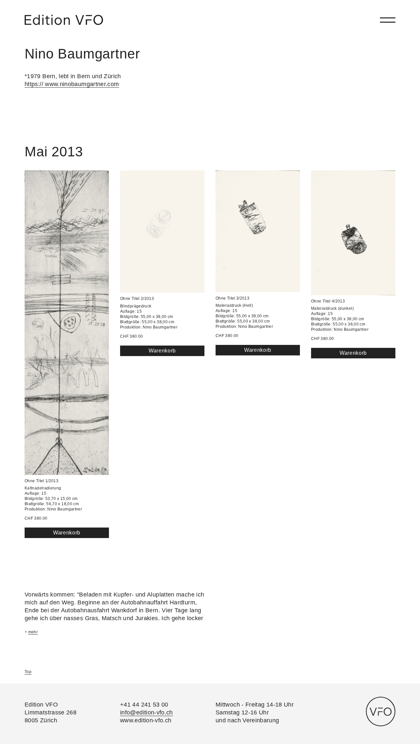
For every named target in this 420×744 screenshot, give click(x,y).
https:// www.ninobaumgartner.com (72, 84)
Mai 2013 (54, 151)
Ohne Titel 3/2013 (232, 298)
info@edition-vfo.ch (146, 712)
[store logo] (64, 20)
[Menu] (387, 20)
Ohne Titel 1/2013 (41, 481)
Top (28, 671)
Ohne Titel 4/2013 (328, 301)
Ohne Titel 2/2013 (137, 298)
